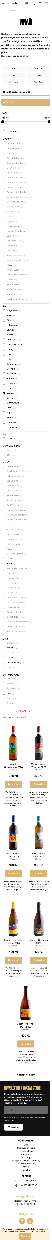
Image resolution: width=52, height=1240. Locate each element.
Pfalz (10, 320)
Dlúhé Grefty (14, 172)
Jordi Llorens (14, 245)
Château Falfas (15, 226)
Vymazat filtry (25, 710)
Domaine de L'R (15, 187)
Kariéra (26, 1167)
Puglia (11, 412)
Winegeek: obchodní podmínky (26, 1160)
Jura (10, 354)
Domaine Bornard (16, 182)
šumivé (11, 450)
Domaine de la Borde (18, 192)
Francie (11, 698)
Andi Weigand (14, 148)
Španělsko (13, 688)
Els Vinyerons (14, 206)
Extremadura (14, 403)
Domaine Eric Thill (16, 202)
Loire (10, 359)
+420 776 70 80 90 (28, 1185)
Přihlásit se (13, 1127)
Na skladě (12, 131)
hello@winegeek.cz (28, 1180)
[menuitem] (26, 3)
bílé (10, 652)
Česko (11, 703)
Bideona (12, 153)
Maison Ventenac (16, 255)
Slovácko (12, 369)
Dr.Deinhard (13, 466)
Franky (11, 349)
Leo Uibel (12, 250)
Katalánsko (13, 325)
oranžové (12, 643)
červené (12, 648)
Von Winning (14, 294)
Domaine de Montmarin (19, 197)
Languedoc (13, 427)
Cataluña (12, 383)
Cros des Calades (16, 163)
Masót (11, 549)
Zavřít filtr (11, 102)
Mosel (11, 315)
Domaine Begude (16, 177)
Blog (26, 1145)
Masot (11, 265)
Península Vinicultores (18, 275)
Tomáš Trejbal (14, 289)
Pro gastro (26, 1154)
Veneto (11, 393)
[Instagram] (30, 1221)
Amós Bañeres (15, 143)
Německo (13, 683)
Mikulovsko (13, 373)
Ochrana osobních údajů (26, 1163)
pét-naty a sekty (15, 662)
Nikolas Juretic (15, 270)
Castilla (11, 398)
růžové (11, 657)
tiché (10, 455)
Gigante (12, 221)
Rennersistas (14, 284)
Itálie (10, 693)
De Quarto (13, 168)
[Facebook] (22, 1221)
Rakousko (13, 678)
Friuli (10, 388)
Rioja (10, 407)
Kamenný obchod (26, 1151)
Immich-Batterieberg (18, 231)
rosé (10, 667)
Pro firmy (26, 1157)
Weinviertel (13, 339)
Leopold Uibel (14, 578)
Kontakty (26, 1170)
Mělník (11, 335)
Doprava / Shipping (26, 1148)
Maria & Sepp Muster (17, 260)
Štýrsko (12, 330)
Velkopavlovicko (15, 344)
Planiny (11, 279)
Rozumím (25, 1236)
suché (11, 438)
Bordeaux (13, 422)
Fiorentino (13, 211)
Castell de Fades (15, 158)
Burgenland (13, 310)
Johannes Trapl (15, 241)
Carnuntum (13, 364)
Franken (12, 378)
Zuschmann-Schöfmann (19, 299)
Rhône (11, 417)
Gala (10, 216)
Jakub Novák (14, 236)
